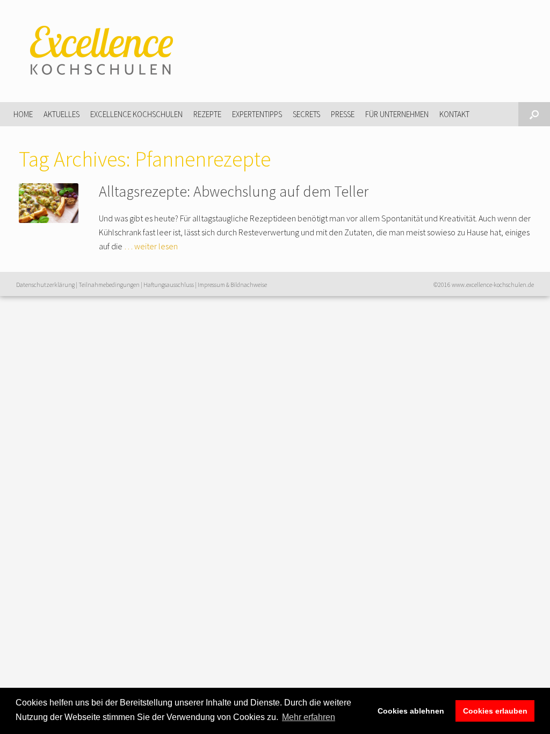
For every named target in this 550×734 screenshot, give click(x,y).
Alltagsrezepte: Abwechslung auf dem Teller (233, 191)
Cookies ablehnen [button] (411, 711)
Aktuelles (61, 114)
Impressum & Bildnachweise (232, 285)
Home (23, 114)
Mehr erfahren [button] (308, 717)
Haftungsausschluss (168, 285)
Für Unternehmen (397, 114)
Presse (342, 114)
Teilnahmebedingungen (109, 285)
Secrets (306, 114)
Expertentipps (257, 114)
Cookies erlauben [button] (495, 711)
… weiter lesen (151, 246)
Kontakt (454, 114)
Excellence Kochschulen (136, 114)
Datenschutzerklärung (45, 285)
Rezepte (207, 114)
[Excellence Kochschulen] (99, 51)
